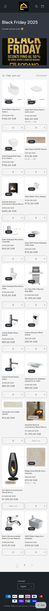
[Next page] (32, 565)
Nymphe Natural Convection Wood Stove (35, 426)
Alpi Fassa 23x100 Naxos (36, 149)
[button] (5, 6)
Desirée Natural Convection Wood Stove (12, 203)
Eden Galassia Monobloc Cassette (13, 240)
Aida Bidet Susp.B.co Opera (11, 110)
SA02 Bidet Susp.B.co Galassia (34, 537)
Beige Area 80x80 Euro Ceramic (35, 472)
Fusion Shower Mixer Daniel (34, 334)
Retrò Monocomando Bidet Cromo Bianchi (11, 537)
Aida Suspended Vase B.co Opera (11, 157)
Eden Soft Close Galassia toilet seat (36, 244)
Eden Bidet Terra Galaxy (35, 196)
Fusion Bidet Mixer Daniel (10, 334)
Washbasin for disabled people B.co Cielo (35, 380)
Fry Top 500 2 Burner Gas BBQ (34, 290)
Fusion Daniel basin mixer (10, 378)
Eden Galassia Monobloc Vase (13, 287)
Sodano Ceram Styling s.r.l (20, 606)
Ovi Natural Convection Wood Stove (12, 491)
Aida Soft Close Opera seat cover (34, 111)
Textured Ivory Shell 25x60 (10, 413)
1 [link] (17, 565)
